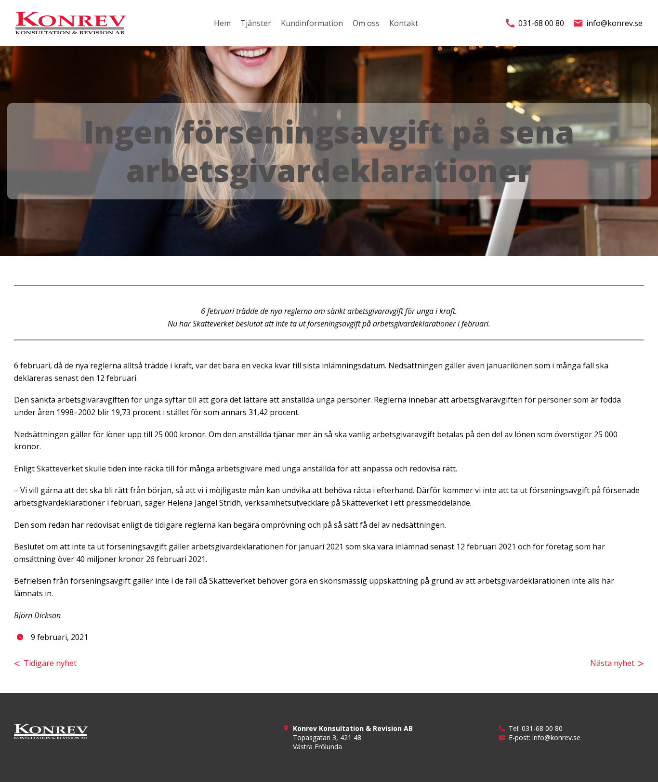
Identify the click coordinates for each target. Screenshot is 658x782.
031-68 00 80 (541, 23)
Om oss (366, 23)
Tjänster (255, 23)
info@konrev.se (614, 23)
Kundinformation (312, 23)
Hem (222, 23)
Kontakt (403, 23)
